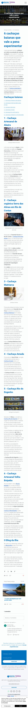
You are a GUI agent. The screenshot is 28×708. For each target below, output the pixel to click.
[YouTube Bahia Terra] (17, 691)
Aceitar (20, 706)
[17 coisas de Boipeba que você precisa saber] (14, 590)
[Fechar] (26, 698)
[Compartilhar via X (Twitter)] (8, 571)
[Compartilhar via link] (14, 571)
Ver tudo (22, 581)
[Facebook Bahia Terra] (11, 691)
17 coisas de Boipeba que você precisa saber (12, 599)
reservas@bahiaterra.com (14, 683)
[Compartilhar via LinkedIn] (11, 571)
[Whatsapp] (9, 691)
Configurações (7, 706)
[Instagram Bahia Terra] (14, 691)
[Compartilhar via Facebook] (4, 571)
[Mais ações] (23, 625)
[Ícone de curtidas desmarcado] (8, 635)
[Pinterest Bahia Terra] (19, 691)
